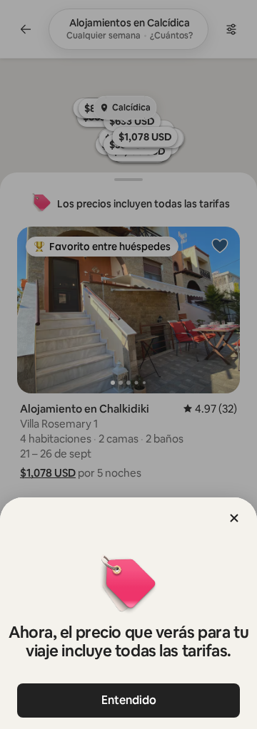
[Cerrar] (234, 518)
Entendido (128, 700)
